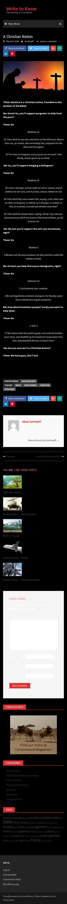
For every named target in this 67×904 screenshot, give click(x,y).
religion (16, 841)
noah (26, 836)
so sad (27, 840)
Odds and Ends (29, 381)
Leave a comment (48, 41)
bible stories (20, 822)
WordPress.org (11, 884)
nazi (22, 835)
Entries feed (9, 874)
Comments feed (11, 879)
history (7, 831)
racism (6, 840)
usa (44, 841)
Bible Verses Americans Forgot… (23, 775)
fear (15, 827)
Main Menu (14, 23)
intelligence (34, 832)
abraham (8, 818)
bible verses (30, 385)
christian (44, 385)
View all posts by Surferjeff (43, 440)
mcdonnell (6, 836)
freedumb (31, 827)
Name (13, 657)
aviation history (52, 818)
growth (50, 827)
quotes (54, 835)
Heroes (11, 456)
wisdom (49, 841)
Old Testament (34, 836)
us (42, 841)
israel (45, 832)
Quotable (11, 789)
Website (13, 676)
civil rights (31, 823)
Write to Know (21, 8)
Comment (15, 616)
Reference (11, 794)
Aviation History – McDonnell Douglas (21, 579)
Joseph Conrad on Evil (48, 456)
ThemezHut (8, 900)
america (25, 818)
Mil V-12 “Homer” (11, 536)
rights (21, 840)
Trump (36, 840)
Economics (47, 823)
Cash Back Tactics (12, 492)
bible (18, 385)
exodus (8, 827)
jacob (50, 831)
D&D (37, 823)
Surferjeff (29, 41)
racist (11, 841)
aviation (35, 817)
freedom (21, 827)
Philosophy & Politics (17, 784)
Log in (6, 869)
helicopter (56, 827)
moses (15, 836)
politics (44, 836)
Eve (56, 823)
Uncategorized (14, 799)
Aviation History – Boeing (15, 557)
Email (13, 667)
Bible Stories (13, 770)
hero (62, 827)
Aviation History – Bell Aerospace (19, 514)
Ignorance (24, 831)
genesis (41, 827)
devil (41, 822)
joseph (57, 832)
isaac (40, 832)
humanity (14, 832)
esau (53, 823)
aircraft (17, 818)
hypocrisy (9, 389)
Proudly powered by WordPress (18, 896)
